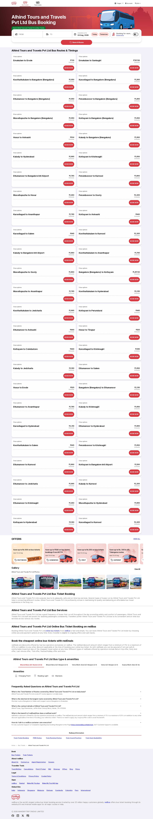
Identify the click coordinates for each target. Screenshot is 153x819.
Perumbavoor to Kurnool (91, 176)
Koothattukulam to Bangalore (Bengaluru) (33, 79)
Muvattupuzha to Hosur (24, 195)
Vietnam (49, 790)
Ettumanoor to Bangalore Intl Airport (31, 176)
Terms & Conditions (19, 776)
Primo (77, 769)
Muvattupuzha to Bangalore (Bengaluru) (33, 118)
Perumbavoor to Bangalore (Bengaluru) (98, 99)
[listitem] (15, 546)
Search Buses (78, 42)
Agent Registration (39, 762)
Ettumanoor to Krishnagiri (25, 503)
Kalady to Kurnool (87, 484)
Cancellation (28, 769)
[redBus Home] (14, 3)
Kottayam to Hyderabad (25, 522)
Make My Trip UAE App (50, 783)
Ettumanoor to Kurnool (24, 464)
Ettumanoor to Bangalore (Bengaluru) (31, 99)
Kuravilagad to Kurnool (90, 522)
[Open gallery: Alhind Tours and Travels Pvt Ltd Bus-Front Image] (23, 582)
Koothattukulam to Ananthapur (94, 253)
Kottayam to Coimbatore (25, 349)
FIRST (83, 560)
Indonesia (21, 790)
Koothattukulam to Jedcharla (27, 310)
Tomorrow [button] (104, 34)
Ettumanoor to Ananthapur (26, 407)
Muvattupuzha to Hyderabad (93, 503)
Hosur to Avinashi (21, 137)
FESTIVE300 (22, 560)
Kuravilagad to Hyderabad (26, 426)
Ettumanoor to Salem (89, 368)
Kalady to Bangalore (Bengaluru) (95, 137)
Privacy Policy (34, 776)
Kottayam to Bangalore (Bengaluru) (96, 118)
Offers (64, 769)
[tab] (31, 664)
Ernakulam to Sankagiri (90, 60)
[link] (27, 553)
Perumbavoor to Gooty (90, 195)
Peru (76, 790)
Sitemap (56, 769)
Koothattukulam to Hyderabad (94, 291)
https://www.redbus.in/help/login (82, 725)
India (13, 790)
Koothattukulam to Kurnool (92, 233)
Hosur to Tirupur (87, 330)
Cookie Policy (46, 776)
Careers (51, 762)
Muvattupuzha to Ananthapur (27, 291)
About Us (15, 762)
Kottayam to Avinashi (89, 214)
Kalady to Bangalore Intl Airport (28, 253)
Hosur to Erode (20, 387)
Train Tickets (28, 755)
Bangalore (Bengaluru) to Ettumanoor (97, 387)
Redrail (22, 783)
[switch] (135, 34)
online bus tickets (52, 631)
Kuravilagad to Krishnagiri (91, 349)
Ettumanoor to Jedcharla (25, 484)
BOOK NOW (69, 68)
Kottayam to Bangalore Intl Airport (96, 464)
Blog (71, 769)
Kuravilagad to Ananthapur (26, 214)
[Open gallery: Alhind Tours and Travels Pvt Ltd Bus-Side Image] (70, 582)
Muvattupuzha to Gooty (25, 272)
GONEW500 (53, 560)
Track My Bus (16, 769)
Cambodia (59, 790)
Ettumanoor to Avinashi (24, 330)
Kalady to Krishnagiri (89, 407)
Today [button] (94, 34)
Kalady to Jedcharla (23, 368)
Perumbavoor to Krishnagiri (92, 445)
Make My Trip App (33, 783)
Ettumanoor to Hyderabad (91, 426)
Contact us (25, 762)
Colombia (68, 790)
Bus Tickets (16, 755)
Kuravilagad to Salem (23, 233)
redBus (67, 631)
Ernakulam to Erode (22, 60)
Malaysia (40, 790)
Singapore (31, 790)
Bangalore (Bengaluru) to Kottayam (96, 272)
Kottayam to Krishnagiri (90, 156)
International (86, 790)
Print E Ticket (41, 769)
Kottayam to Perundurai (90, 310)
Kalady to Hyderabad (23, 156)
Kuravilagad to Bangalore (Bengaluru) (97, 79)
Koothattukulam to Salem (25, 445)
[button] (28, 34)
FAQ (49, 769)
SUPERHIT (117, 560)
